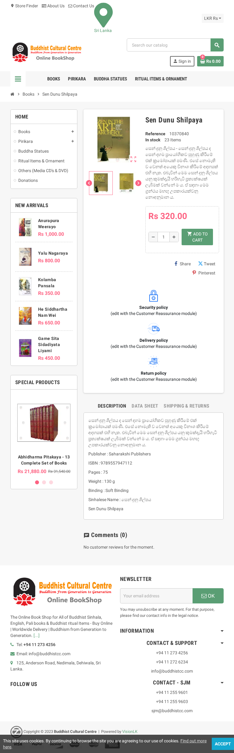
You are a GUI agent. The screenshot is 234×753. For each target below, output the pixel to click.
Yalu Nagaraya (53, 253)
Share (185, 263)
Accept (223, 743)
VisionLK (129, 731)
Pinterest (206, 272)
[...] (37, 635)
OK (211, 596)
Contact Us (83, 5)
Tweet (209, 263)
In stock (152, 139)
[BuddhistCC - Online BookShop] (46, 52)
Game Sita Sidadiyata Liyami (49, 344)
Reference (155, 133)
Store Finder (24, 5)
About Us (55, 5)
